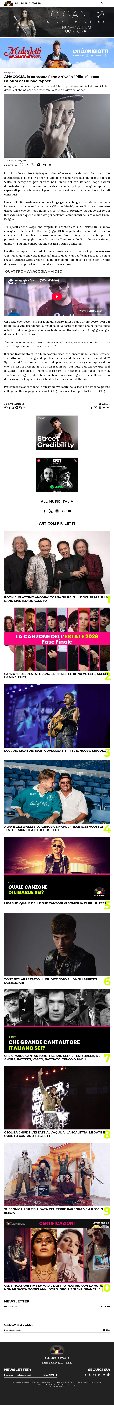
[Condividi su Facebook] (27, 164)
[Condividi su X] (32, 164)
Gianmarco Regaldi (15, 160)
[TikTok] (108, 1374)
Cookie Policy (69, 1382)
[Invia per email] (50, 164)
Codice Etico (46, 1382)
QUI (53, 391)
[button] (44, 164)
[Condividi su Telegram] (38, 164)
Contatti (36, 1382)
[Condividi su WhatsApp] (21, 164)
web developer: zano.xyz (57, 1386)
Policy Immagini (82, 1382)
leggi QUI (56, 231)
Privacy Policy (57, 1382)
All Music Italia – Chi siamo (22, 1382)
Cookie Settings (96, 1382)
